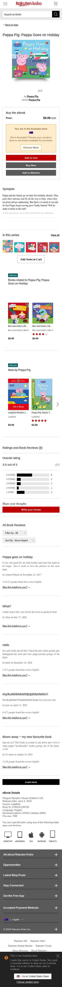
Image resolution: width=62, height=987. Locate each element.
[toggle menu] (5, 3)
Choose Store (31, 147)
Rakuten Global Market (20, 945)
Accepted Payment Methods (21, 907)
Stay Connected (13, 885)
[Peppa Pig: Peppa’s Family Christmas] (54, 250)
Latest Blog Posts (14, 875)
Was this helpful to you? (14, 587)
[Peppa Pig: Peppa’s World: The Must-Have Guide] (7, 250)
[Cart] (55, 3)
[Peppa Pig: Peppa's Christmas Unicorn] (31, 250)
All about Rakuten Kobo (18, 854)
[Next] (57, 404)
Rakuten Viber (37, 941)
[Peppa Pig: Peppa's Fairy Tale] (42, 250)
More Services (20, 950)
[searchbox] (31, 14)
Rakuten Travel (43, 945)
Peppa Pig (32, 96)
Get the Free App (13, 895)
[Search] (56, 14)
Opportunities (12, 864)
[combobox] (14, 533)
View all (55, 235)
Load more (31, 782)
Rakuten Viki (20, 941)
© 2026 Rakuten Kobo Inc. (17, 929)
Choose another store (28, 982)
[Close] (58, 956)
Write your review (31, 509)
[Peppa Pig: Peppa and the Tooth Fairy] (19, 250)
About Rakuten (39, 950)
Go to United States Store (35, 976)
